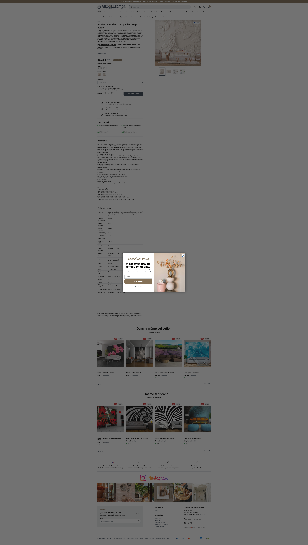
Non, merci (138, 287)
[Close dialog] (183, 255)
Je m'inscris (138, 281)
